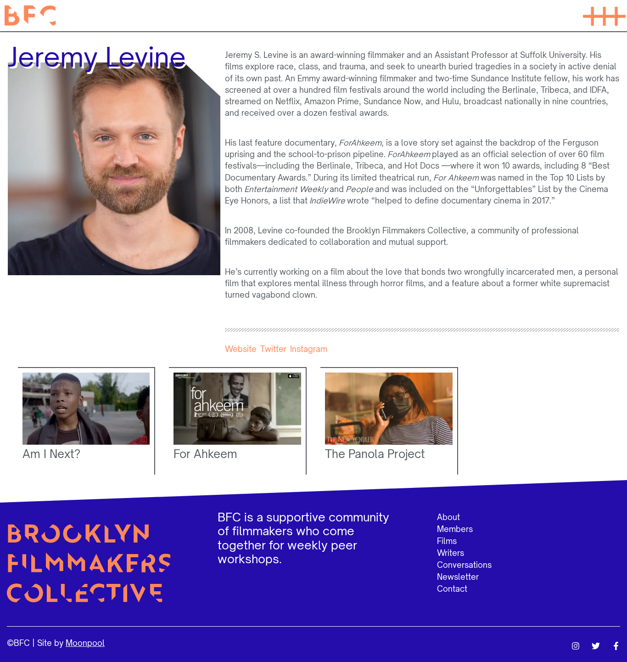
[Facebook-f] (616, 646)
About (448, 517)
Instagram (308, 349)
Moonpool (85, 643)
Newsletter (458, 577)
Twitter (273, 349)
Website (241, 349)
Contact (452, 589)
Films (447, 541)
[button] (604, 15)
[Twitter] (596, 646)
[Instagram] (575, 646)
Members (455, 529)
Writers (450, 553)
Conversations (464, 565)
